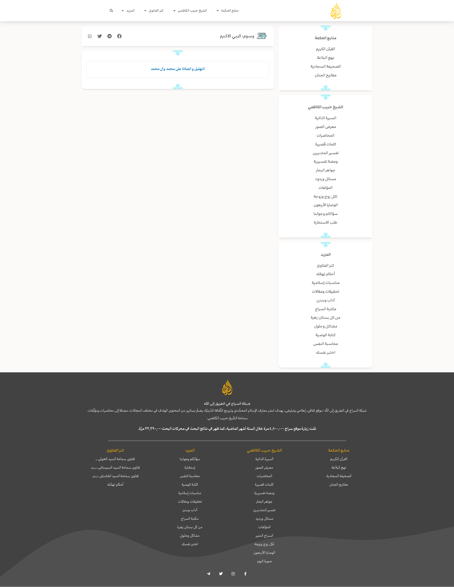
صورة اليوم (264, 561)
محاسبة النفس (190, 476)
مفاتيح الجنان (338, 484)
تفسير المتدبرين (264, 510)
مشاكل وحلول (190, 535)
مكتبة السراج (190, 518)
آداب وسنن (189, 510)
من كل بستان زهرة (189, 527)
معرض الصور (264, 467)
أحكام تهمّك (115, 484)
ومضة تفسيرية (264, 493)
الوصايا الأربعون (264, 552)
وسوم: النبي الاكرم (237, 36)
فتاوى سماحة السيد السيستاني (115, 467)
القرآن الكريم (338, 459)
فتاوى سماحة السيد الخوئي (115, 459)
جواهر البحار (264, 501)
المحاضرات (264, 476)
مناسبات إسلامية (189, 493)
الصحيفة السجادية (338, 476)
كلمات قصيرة (264, 484)
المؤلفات (264, 527)
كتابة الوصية (190, 484)
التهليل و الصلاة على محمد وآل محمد (178, 68)
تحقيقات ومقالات (190, 501)
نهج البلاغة (339, 467)
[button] (111, 11)
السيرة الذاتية (264, 459)
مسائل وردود (264, 518)
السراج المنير (264, 535)
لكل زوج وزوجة (264, 544)
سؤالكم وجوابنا (190, 459)
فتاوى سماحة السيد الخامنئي (115, 476)
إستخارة (189, 467)
